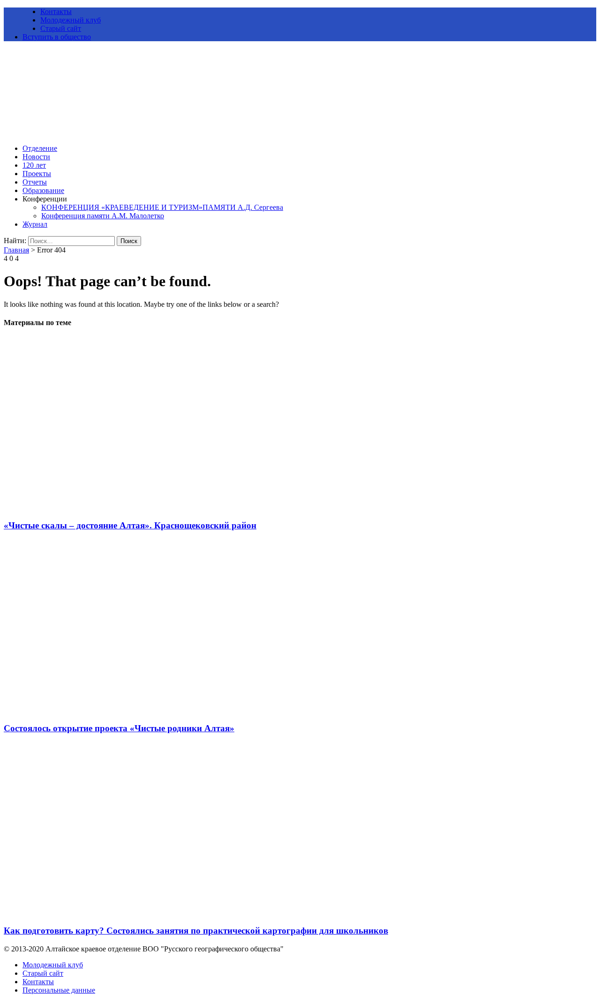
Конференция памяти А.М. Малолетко (102, 216)
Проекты (36, 174)
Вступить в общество (56, 37)
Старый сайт (60, 28)
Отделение (39, 148)
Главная (16, 250)
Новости (36, 157)
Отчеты (34, 182)
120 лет (34, 165)
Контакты (56, 11)
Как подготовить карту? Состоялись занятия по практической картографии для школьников (196, 930)
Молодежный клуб (70, 20)
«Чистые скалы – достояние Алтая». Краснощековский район (130, 525)
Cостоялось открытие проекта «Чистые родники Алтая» (119, 728)
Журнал (34, 224)
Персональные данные (58, 990)
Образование (43, 190)
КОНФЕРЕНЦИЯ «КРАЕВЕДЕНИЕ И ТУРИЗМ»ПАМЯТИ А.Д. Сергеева (162, 207)
